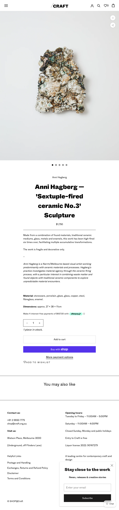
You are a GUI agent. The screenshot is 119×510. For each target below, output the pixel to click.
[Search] (98, 5)
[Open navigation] (6, 5)
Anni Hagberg (59, 177)
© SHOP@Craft (15, 501)
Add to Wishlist (38, 362)
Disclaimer (13, 473)
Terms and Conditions (18, 478)
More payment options (59, 357)
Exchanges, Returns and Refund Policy (27, 468)
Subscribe (87, 498)
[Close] (112, 465)
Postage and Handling (18, 462)
